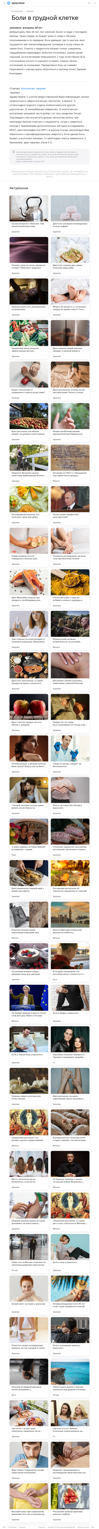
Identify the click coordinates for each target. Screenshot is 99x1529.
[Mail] (8, 3)
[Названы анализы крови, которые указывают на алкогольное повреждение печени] (29, 1211)
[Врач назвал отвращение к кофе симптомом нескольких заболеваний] (29, 1461)
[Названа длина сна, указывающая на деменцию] (29, 297)
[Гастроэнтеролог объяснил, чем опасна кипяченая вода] (29, 214)
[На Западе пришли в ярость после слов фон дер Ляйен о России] (29, 1004)
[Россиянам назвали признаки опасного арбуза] (70, 1502)
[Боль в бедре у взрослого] (70, 1004)
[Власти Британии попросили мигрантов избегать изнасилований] (70, 921)
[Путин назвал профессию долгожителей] (70, 505)
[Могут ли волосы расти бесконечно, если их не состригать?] (29, 1170)
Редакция (42, 1527)
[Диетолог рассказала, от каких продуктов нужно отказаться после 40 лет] (29, 671)
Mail (4, 1527)
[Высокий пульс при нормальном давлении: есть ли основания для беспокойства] (29, 1502)
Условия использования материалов (61, 1527)
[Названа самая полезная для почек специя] (29, 1087)
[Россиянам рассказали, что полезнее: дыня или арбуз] (29, 505)
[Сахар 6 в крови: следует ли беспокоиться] (70, 754)
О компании (12, 1527)
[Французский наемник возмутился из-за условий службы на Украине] (70, 630)
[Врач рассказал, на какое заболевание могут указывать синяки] (70, 1087)
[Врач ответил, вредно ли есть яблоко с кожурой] (29, 713)
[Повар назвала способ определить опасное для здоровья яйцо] (29, 547)
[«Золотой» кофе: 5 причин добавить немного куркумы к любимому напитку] (70, 588)
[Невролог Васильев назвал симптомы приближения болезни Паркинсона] (29, 464)
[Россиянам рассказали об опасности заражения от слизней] (70, 879)
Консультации (17, 11)
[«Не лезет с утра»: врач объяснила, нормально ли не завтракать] (29, 1419)
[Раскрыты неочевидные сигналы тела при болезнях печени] (70, 547)
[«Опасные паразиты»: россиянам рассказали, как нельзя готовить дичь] (70, 838)
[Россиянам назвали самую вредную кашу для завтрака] (29, 962)
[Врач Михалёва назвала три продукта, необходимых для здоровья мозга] (29, 588)
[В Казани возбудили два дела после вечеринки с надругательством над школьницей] (29, 1378)
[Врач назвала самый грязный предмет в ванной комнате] (70, 339)
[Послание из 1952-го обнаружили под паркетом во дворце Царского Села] (70, 464)
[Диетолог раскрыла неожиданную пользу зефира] (70, 214)
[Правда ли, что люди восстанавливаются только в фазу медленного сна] (70, 713)
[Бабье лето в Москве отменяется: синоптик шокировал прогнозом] (29, 1253)
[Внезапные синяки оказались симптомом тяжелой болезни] (70, 671)
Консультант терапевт (33, 88)
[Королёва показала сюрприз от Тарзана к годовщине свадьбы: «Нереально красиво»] (70, 1045)
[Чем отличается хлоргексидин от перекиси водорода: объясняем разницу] (29, 630)
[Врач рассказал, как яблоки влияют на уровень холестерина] (29, 422)
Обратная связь (83, 1527)
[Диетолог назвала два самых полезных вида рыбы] (70, 256)
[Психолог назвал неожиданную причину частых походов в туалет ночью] (29, 1336)
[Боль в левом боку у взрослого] (29, 1045)
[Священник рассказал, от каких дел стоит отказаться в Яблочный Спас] (70, 1211)
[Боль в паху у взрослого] (70, 1253)
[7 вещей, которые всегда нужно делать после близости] (29, 796)
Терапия (30, 11)
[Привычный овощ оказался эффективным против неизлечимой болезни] (29, 339)
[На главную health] (17, 3)
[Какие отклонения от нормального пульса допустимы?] (29, 381)
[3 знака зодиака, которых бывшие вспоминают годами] (29, 838)
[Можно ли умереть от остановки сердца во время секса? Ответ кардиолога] (70, 297)
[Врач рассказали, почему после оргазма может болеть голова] (70, 381)
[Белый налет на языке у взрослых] (29, 1295)
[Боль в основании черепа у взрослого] (70, 1336)
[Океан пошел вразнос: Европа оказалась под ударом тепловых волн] (70, 1378)
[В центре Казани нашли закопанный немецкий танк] (29, 921)
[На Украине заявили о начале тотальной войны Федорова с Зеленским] (70, 1170)
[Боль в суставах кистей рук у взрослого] (70, 796)
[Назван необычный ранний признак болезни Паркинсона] (70, 422)
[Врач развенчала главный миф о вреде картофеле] (29, 879)
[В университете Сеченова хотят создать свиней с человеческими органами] (70, 1128)
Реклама (22, 1527)
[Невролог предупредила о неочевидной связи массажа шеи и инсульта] (70, 1461)
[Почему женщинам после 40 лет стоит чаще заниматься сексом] (70, 1295)
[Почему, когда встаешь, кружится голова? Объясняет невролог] (29, 256)
